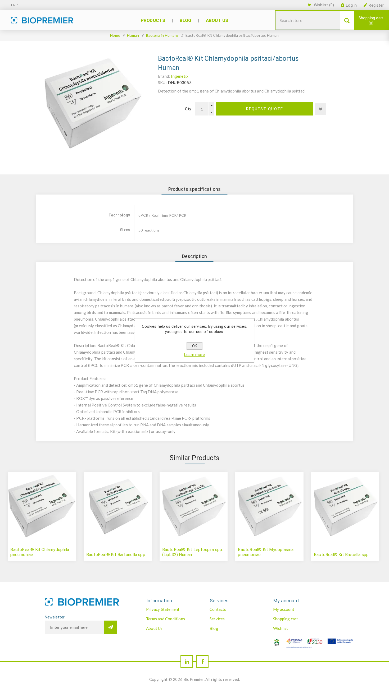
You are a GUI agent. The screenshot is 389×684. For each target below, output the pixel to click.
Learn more (194, 354)
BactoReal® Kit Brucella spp (341, 554)
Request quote (264, 109)
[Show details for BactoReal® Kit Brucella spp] (345, 506)
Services (217, 618)
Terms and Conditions (165, 618)
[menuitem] (172, 609)
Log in (351, 5)
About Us (154, 628)
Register (376, 5)
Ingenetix (179, 76)
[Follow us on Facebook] (202, 661)
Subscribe (110, 627)
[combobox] (307, 20)
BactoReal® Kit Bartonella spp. (116, 554)
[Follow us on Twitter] (186, 661)
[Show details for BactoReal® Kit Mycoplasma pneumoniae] (269, 506)
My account (283, 609)
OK (194, 346)
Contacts (218, 609)
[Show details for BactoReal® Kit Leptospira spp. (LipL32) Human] (194, 506)
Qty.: (189, 109)
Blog (214, 628)
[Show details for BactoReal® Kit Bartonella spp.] (118, 506)
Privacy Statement (162, 609)
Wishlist (280, 628)
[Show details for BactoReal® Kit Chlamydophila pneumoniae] (42, 506)
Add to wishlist (320, 109)
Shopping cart (371, 21)
